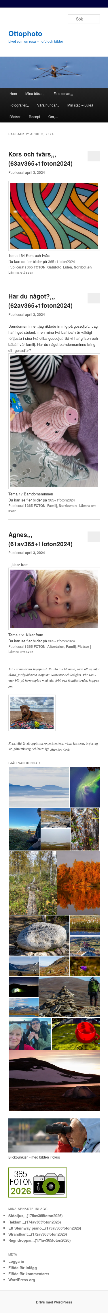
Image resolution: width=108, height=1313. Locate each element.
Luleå (67, 267)
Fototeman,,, (63, 93)
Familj (52, 505)
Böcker (15, 116)
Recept (34, 116)
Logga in (16, 1261)
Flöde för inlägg (22, 1267)
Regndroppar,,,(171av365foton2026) (39, 1240)
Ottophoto (25, 33)
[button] (38, 787)
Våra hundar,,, (48, 104)
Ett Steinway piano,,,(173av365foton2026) (44, 1228)
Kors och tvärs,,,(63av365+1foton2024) (40, 158)
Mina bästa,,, (35, 93)
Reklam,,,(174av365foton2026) (34, 1222)
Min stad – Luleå (80, 104)
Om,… (53, 116)
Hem (13, 93)
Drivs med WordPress (54, 1302)
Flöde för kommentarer (28, 1273)
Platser (83, 646)
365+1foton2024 (61, 261)
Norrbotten (83, 267)
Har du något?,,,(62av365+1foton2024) (40, 300)
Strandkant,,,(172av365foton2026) (37, 1234)
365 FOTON (36, 267)
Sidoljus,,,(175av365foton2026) (35, 1215)
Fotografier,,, (19, 104)
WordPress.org (21, 1279)
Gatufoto (54, 267)
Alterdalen (55, 646)
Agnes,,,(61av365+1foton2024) (40, 539)
